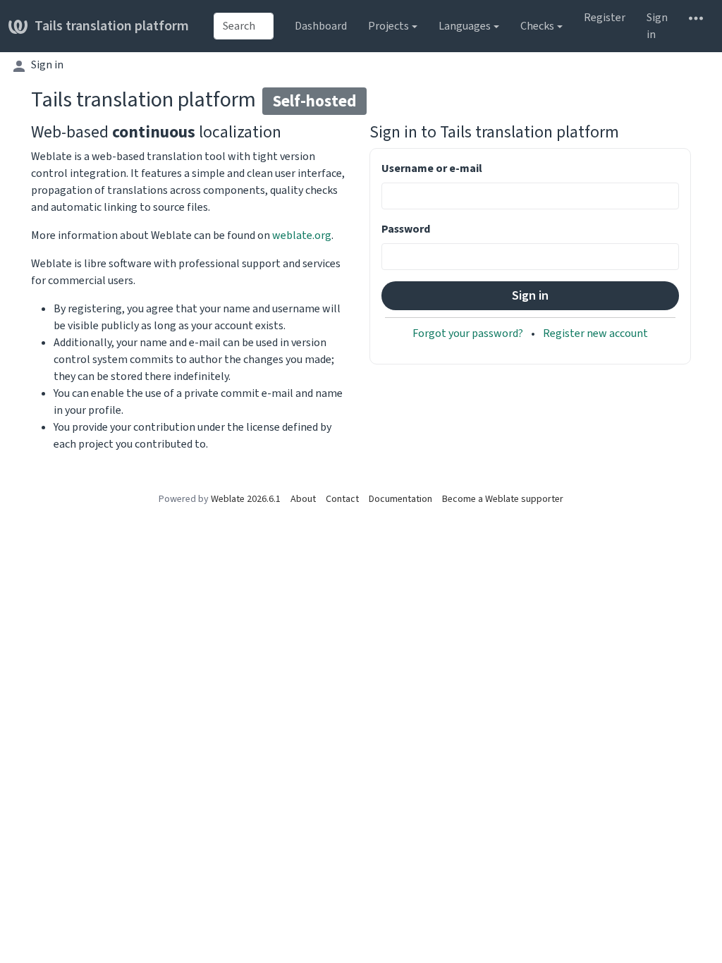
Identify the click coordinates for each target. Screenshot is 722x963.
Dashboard (321, 25)
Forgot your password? (468, 333)
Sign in (657, 26)
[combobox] (244, 26)
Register (604, 17)
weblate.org (301, 235)
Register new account (595, 333)
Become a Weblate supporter (502, 498)
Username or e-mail (431, 168)
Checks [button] (537, 25)
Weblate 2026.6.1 (246, 498)
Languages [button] (465, 25)
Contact (342, 498)
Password (405, 228)
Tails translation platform (112, 25)
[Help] (696, 17)
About (303, 498)
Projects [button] (388, 25)
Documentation (400, 498)
